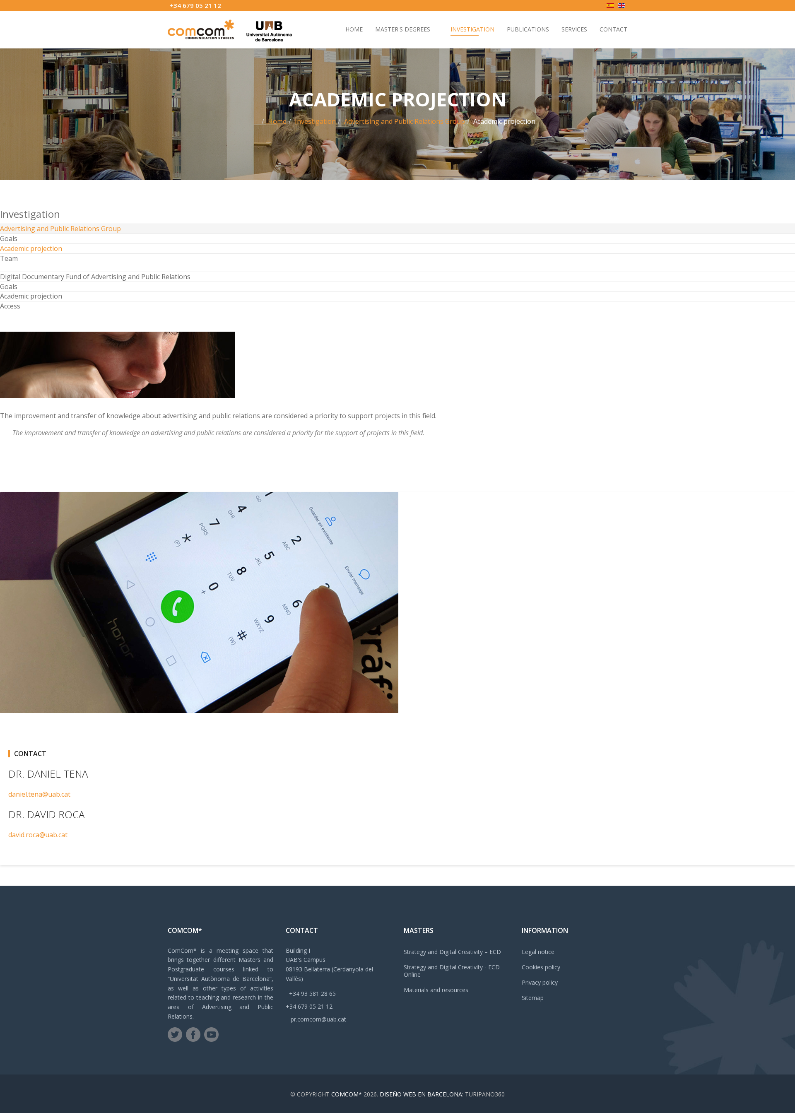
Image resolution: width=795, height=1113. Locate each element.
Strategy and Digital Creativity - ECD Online (452, 970)
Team (9, 258)
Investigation (472, 29)
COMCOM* (346, 1094)
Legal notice (538, 952)
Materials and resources (436, 990)
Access (10, 306)
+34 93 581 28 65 (312, 993)
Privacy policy (540, 982)
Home (354, 29)
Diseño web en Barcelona (421, 1094)
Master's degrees (402, 29)
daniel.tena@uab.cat (39, 794)
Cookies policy (541, 967)
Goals (8, 238)
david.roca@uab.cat (37, 834)
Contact (613, 29)
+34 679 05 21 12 (195, 5)
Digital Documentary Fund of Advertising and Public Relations (95, 276)
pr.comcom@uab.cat (318, 1019)
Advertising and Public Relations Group (404, 121)
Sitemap (533, 998)
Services (574, 29)
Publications (528, 29)
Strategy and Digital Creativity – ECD (452, 952)
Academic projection (31, 248)
